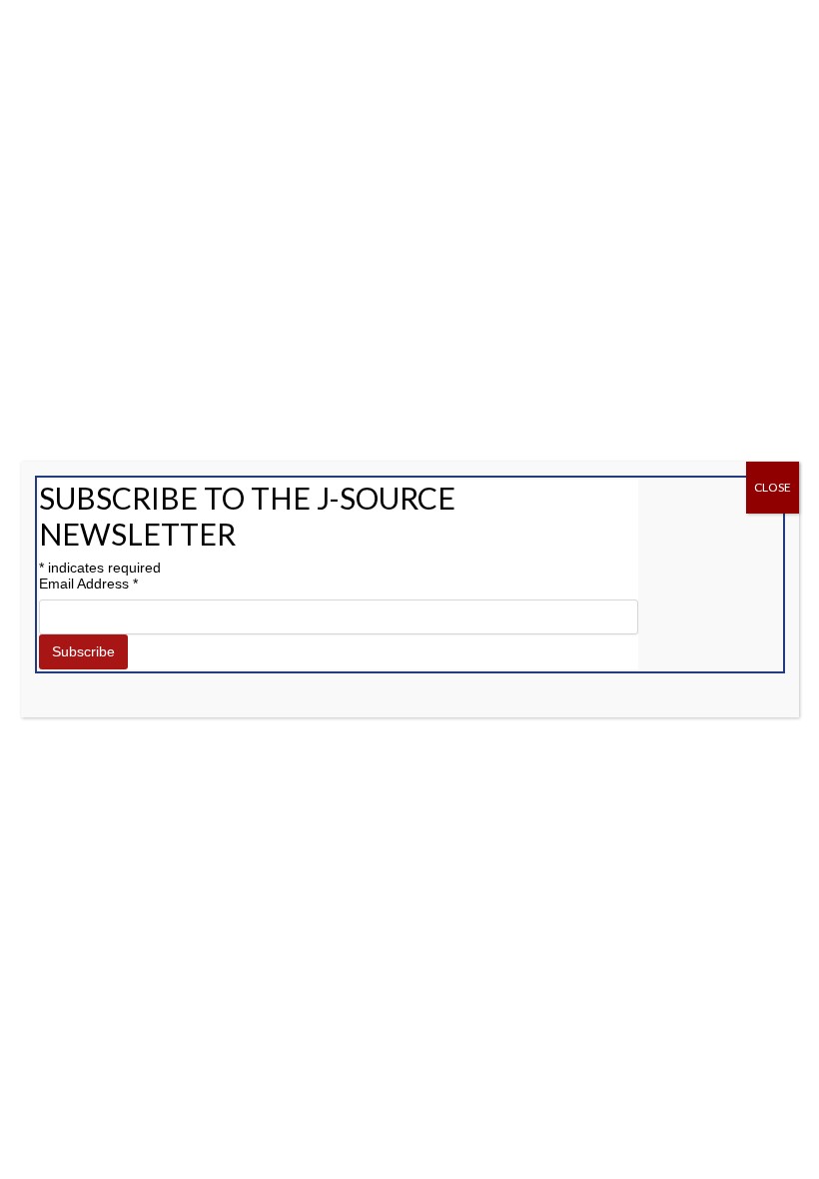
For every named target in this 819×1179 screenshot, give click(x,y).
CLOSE (772, 487)
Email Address (88, 583)
